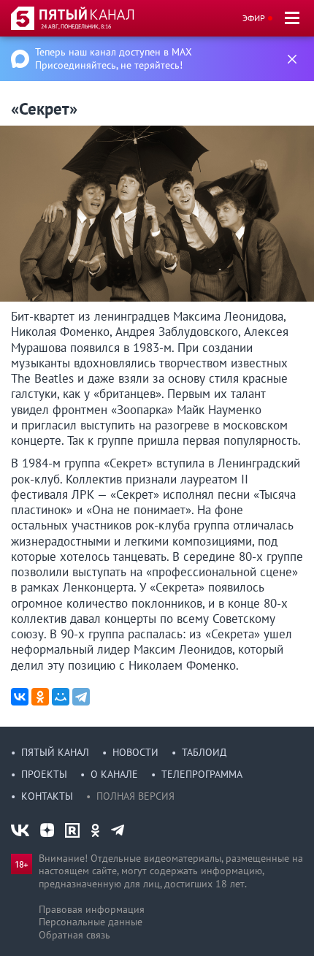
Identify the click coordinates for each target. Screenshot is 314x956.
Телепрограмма (201, 774)
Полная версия (135, 796)
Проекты (44, 774)
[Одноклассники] (40, 696)
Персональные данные (90, 921)
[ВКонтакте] (19, 696)
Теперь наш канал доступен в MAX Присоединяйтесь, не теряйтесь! (113, 58)
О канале (114, 774)
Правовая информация (92, 909)
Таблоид (204, 752)
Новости (135, 752)
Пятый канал (55, 752)
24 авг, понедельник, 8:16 (76, 26)
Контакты (47, 796)
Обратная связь (74, 934)
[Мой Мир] (60, 696)
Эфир (253, 17)
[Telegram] (81, 696)
